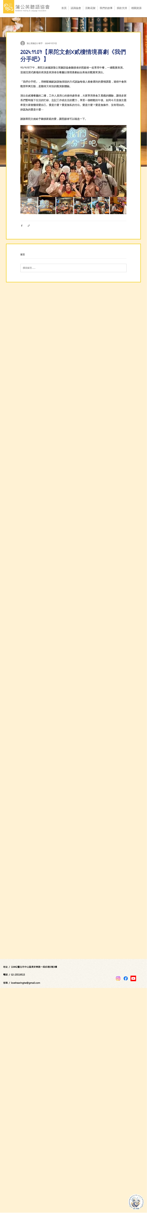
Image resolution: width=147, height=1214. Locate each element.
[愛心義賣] (136, 1202)
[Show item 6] (118, 205)
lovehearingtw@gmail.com (25, 982)
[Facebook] (125, 978)
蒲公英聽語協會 (32, 7)
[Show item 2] (47, 205)
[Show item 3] (64, 205)
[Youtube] (133, 978)
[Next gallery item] (123, 161)
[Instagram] (118, 978)
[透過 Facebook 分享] (21, 225)
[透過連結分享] (28, 225)
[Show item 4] (82, 205)
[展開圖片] (73, 161)
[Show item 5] (100, 205)
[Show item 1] (29, 205)
